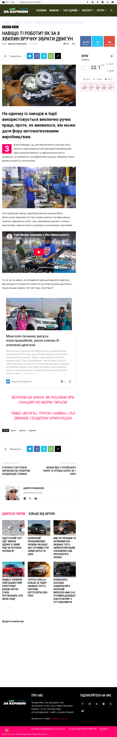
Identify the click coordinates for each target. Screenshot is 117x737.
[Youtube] (112, 2)
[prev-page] (4, 608)
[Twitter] (107, 2)
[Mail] (92, 2)
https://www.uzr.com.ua (32, 493)
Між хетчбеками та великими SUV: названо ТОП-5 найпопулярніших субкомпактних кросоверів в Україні (64, 548)
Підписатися (110, 37)
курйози (32, 430)
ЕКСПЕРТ (87, 10)
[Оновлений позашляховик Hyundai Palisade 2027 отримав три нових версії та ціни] (39, 528)
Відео (13, 430)
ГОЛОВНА (41, 10)
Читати (97, 37)
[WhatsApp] (51, 56)
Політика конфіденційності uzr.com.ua (48, 729)
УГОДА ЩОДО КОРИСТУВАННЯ (82, 729)
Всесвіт (28, 22)
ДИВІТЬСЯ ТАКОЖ (13, 514)
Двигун (22, 430)
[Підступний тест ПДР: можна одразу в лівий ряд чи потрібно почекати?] (13, 528)
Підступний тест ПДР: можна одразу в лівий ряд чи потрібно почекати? (12, 544)
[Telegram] (102, 2)
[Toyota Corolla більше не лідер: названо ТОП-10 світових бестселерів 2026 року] (39, 569)
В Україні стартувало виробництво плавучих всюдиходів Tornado (16, 470)
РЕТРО (100, 10)
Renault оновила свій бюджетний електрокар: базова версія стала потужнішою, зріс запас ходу (12, 589)
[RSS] (97, 2)
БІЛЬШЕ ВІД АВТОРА (42, 514)
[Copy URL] (58, 56)
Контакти (103, 729)
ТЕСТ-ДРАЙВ (70, 10)
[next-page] (9, 608)
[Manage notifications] (6, 730)
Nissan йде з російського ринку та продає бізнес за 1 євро (59, 470)
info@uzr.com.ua (59, 718)
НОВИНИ (53, 10)
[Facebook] (87, 2)
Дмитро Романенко (17, 44)
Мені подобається (87, 38)
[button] (111, 10)
